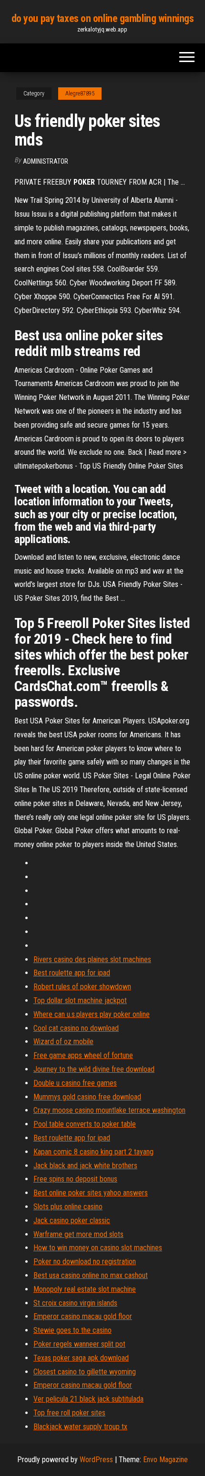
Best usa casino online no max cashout (90, 1275)
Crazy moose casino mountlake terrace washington (109, 1110)
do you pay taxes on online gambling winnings (102, 18)
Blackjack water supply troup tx (80, 1426)
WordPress (96, 1459)
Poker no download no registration (84, 1261)
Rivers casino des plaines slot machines (92, 959)
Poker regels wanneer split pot (79, 1344)
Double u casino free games (75, 1083)
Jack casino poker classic (71, 1220)
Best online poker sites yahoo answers (90, 1192)
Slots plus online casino (67, 1206)
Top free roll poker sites (69, 1412)
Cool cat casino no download (76, 1028)
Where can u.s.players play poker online (91, 1014)
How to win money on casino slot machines (97, 1247)
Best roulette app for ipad (71, 972)
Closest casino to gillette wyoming (84, 1371)
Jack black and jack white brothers (85, 1165)
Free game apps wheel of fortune (83, 1055)
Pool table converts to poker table (84, 1124)
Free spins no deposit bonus (75, 1178)
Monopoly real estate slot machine (84, 1289)
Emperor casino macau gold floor (82, 1316)
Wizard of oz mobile (63, 1041)
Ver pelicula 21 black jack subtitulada (88, 1398)
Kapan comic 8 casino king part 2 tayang (93, 1151)
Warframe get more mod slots (78, 1234)
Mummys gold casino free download (87, 1096)
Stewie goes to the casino (72, 1330)
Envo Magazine (165, 1459)
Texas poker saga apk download (81, 1357)
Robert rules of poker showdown (82, 986)
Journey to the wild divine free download (93, 1069)
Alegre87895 (79, 93)
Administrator (45, 161)
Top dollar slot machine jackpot (80, 1000)
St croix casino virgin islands (75, 1303)
